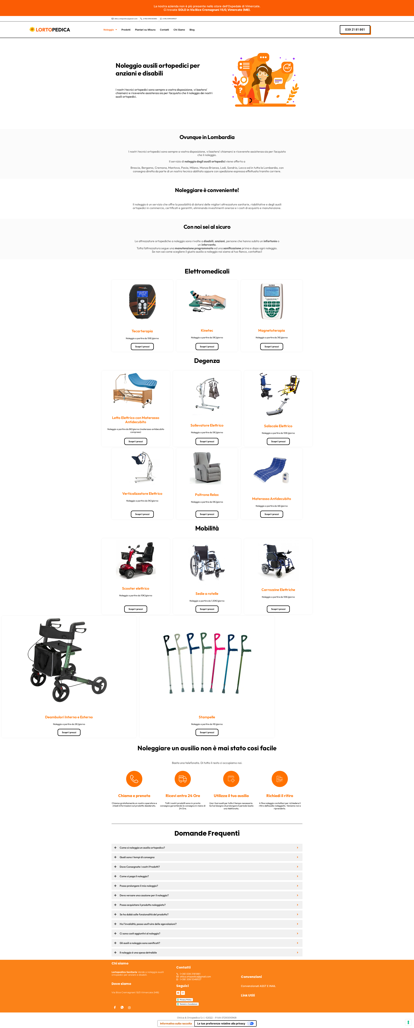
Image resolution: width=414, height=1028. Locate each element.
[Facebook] (114, 1007)
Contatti (164, 29)
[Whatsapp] (122, 1007)
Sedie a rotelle (207, 593)
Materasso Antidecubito (271, 498)
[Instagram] (129, 1007)
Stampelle (207, 717)
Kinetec (207, 330)
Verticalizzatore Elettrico (142, 493)
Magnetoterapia (271, 330)
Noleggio (109, 29)
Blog (192, 29)
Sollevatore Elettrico (207, 425)
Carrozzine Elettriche (278, 589)
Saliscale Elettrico (278, 426)
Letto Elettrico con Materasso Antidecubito (135, 419)
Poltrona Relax (207, 494)
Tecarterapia (142, 331)
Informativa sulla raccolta (176, 1023)
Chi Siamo (179, 29)
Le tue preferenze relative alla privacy (221, 1023)
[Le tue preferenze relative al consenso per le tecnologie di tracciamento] (408, 1022)
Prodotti (126, 29)
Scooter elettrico (135, 588)
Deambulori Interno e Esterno (69, 717)
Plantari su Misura (145, 29)
